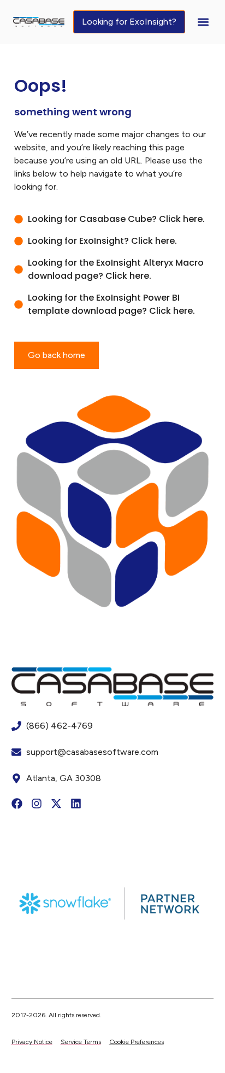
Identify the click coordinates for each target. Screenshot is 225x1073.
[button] (203, 22)
